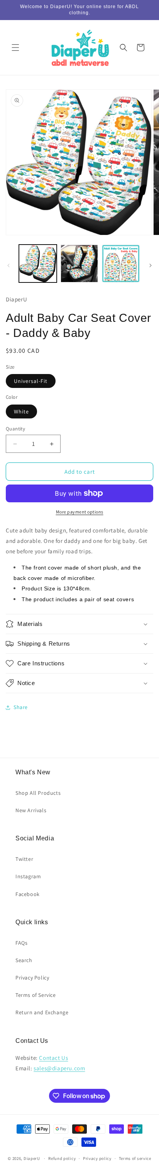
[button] (15, 47)
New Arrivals (30, 810)
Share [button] (21, 707)
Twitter (24, 858)
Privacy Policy (32, 977)
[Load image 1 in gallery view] (38, 263)
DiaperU (32, 1158)
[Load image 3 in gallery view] (121, 263)
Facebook (27, 894)
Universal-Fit (30, 380)
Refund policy (62, 1158)
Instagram (28, 876)
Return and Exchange (41, 1012)
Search (23, 960)
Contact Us (53, 1057)
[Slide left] (8, 265)
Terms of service (135, 1158)
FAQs (21, 942)
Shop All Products (38, 792)
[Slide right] (150, 265)
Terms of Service (35, 994)
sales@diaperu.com (59, 1068)
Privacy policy (97, 1158)
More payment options (79, 512)
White (21, 411)
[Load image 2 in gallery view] (79, 263)
